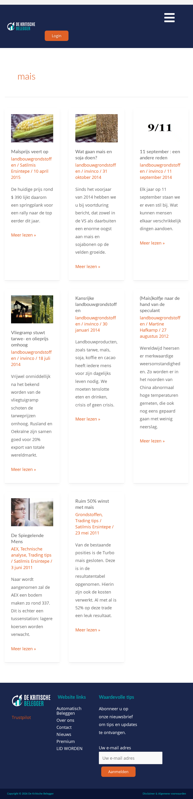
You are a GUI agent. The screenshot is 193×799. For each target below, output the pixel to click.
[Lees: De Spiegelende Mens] (32, 511)
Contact (64, 727)
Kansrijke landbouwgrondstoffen (96, 304)
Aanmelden (118, 771)
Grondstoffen (88, 514)
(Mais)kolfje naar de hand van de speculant (160, 304)
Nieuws (63, 734)
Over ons (65, 720)
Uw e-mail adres (115, 748)
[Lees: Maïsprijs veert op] (32, 128)
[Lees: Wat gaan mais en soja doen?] (96, 128)
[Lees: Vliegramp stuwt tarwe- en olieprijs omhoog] (32, 309)
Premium (65, 741)
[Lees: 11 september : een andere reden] (161, 128)
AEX (14, 549)
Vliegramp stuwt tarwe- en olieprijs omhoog (29, 338)
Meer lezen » (23, 234)
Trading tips (40, 555)
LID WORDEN (69, 748)
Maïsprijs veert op (29, 151)
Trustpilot (21, 717)
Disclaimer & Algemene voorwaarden (164, 793)
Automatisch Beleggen (68, 710)
